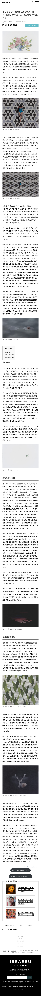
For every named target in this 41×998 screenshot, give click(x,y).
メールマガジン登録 (20, 974)
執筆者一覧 (26, 969)
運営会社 (14, 969)
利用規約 (11, 970)
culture (13, 951)
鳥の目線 (7, 352)
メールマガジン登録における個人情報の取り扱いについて (17, 981)
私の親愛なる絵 (9, 357)
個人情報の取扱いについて (26, 970)
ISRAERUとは (20, 969)
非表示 (10, 348)
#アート (22, 925)
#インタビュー (30, 925)
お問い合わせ (17, 970)
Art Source (8, 22)
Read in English (32, 25)
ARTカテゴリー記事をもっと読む (20, 870)
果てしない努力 (9, 355)
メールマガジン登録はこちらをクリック (20, 876)
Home (4, 951)
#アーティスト (13, 925)
